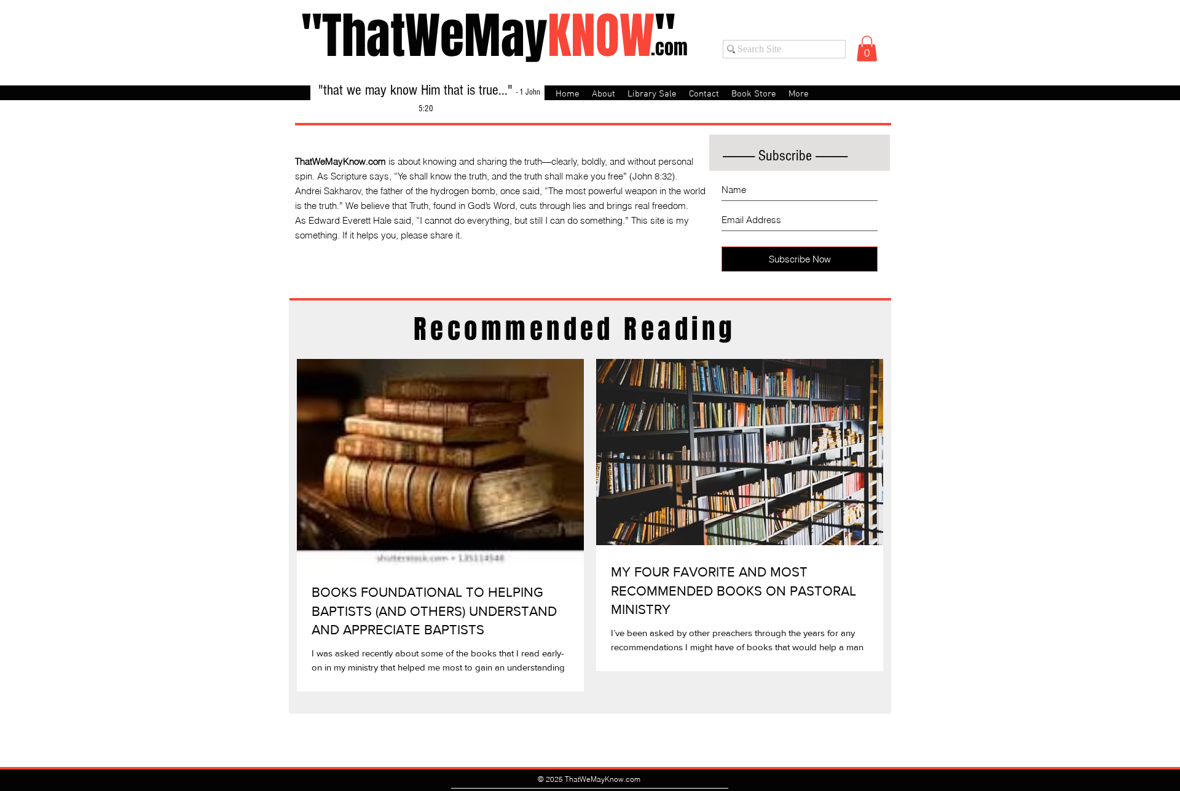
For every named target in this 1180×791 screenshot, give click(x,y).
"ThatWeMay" (488, 36)
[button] (867, 48)
